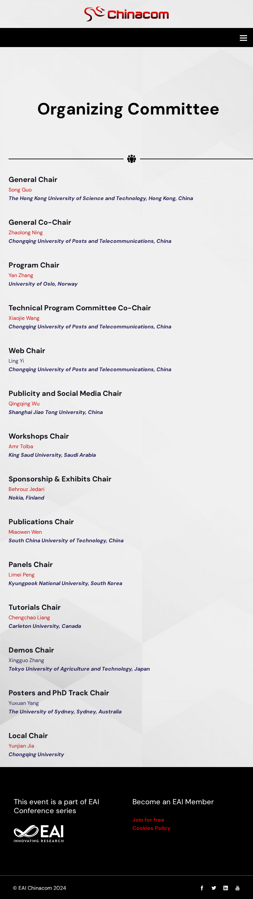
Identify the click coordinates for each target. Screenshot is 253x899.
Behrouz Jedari (26, 489)
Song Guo (20, 189)
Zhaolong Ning (26, 232)
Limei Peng (22, 574)
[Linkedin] (226, 888)
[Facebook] (202, 888)
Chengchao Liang (29, 617)
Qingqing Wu (24, 403)
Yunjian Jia (21, 745)
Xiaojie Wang (24, 318)
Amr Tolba (21, 446)
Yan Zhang (21, 275)
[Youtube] (236, 888)
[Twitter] (214, 888)
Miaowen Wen (25, 531)
